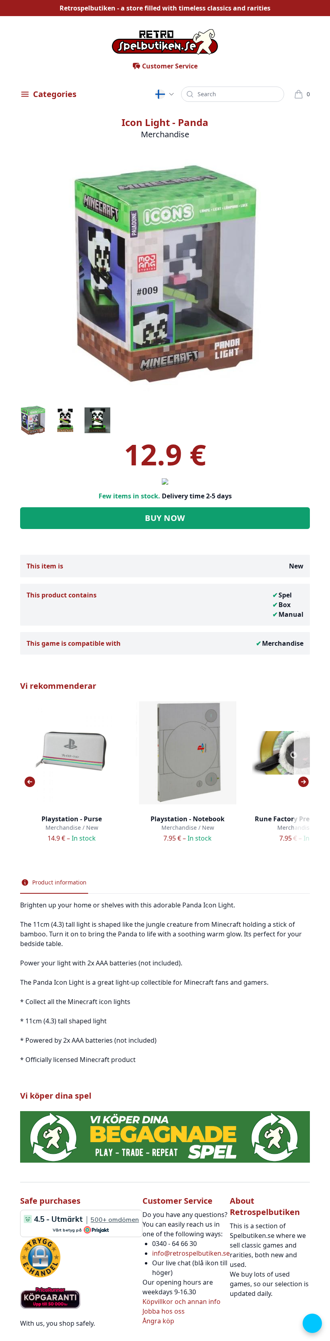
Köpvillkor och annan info (181, 1301)
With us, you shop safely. (57, 1323)
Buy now (165, 517)
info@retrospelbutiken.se (191, 1253)
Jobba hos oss (163, 1311)
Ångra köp (158, 1320)
